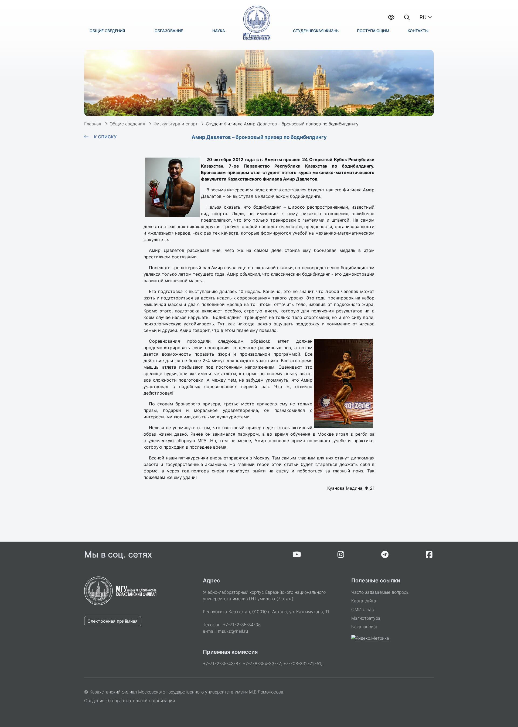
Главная (92, 123)
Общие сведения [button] (107, 30)
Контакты (418, 30)
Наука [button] (218, 30)
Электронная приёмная (113, 621)
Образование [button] (169, 30)
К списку (105, 136)
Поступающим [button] (373, 30)
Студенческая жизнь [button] (316, 30)
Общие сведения (127, 123)
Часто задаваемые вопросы (380, 592)
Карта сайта (363, 600)
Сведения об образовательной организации (129, 700)
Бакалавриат (364, 626)
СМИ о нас (362, 609)
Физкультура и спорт (175, 123)
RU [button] (423, 17)
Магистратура (365, 618)
